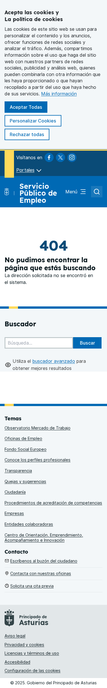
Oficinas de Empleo (23, 438)
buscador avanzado (53, 361)
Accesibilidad (17, 662)
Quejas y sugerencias (25, 481)
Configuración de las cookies (32, 670)
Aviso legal (15, 635)
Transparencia (18, 470)
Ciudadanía (15, 492)
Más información (59, 94)
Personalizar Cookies (33, 121)
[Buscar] (87, 343)
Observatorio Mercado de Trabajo (37, 427)
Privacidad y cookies (24, 644)
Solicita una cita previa (32, 585)
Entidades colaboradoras (29, 524)
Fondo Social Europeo (26, 449)
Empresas (14, 513)
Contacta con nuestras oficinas (40, 573)
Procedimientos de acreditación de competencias (53, 502)
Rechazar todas (27, 134)
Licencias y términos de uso (32, 653)
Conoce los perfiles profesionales (37, 459)
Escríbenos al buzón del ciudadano (43, 560)
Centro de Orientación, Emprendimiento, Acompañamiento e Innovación (44, 538)
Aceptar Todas (26, 107)
